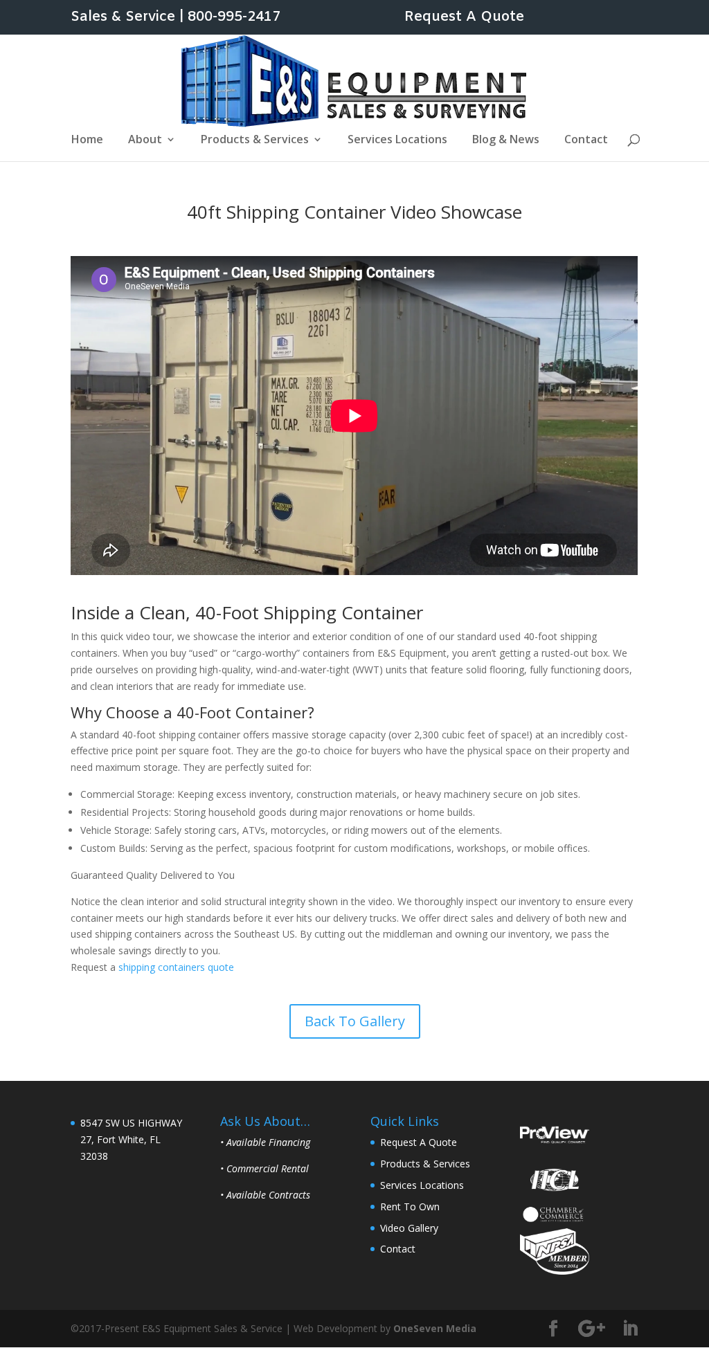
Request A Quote (464, 18)
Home (87, 140)
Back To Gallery (355, 1021)
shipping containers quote (176, 967)
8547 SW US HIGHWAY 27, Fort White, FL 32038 (131, 1139)
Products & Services (255, 140)
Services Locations (397, 140)
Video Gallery (409, 1228)
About (145, 140)
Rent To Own (410, 1206)
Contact (586, 140)
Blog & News (505, 140)
